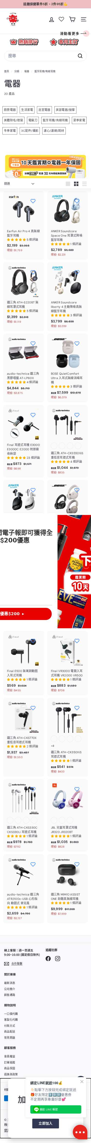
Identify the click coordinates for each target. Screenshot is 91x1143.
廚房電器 (10, 110)
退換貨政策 (11, 1074)
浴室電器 (44, 110)
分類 (17, 71)
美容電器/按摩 (65, 110)
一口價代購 (11, 1014)
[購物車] (72, 19)
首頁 (7, 71)
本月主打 (64, 42)
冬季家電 (10, 131)
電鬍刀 (32, 120)
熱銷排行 (24, 42)
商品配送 (9, 1031)
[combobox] (45, 56)
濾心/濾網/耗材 (54, 131)
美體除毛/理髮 (13, 120)
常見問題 (9, 1037)
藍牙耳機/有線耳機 (55, 120)
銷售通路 (9, 995)
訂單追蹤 (9, 1062)
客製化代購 (11, 1019)
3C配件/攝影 (29, 131)
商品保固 (9, 1068)
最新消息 (9, 983)
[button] (17, 240)
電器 (26, 71)
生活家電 (27, 110)
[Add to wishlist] (33, 201)
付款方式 (9, 1026)
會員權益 (9, 1056)
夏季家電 (79, 120)
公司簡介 (9, 989)
